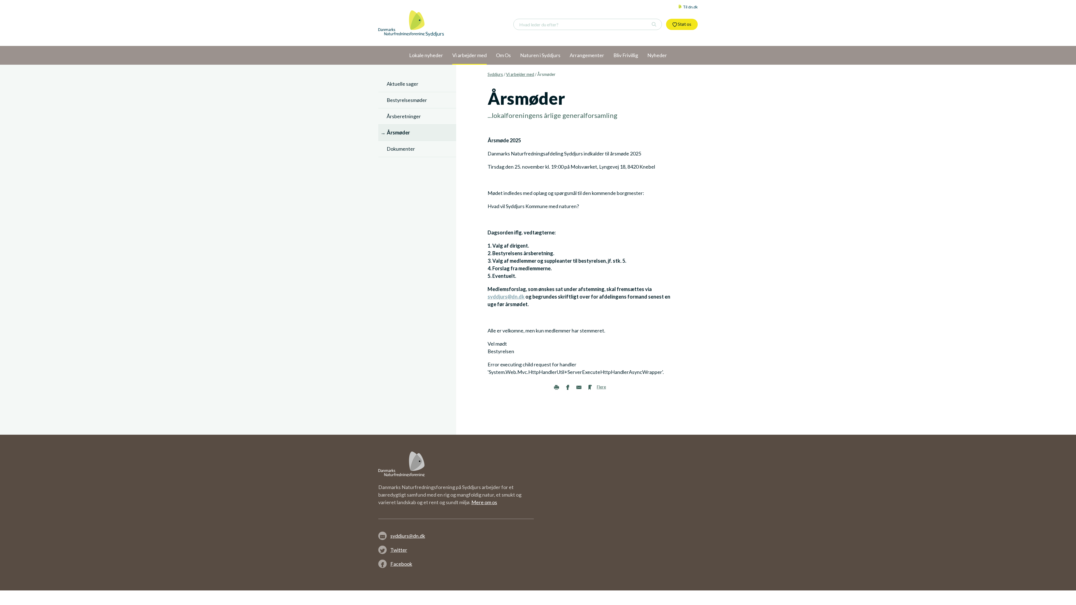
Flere (601, 387)
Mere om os (484, 502)
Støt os (684, 24)
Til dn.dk (690, 6)
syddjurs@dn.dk (506, 297)
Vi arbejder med (520, 74)
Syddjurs (495, 74)
